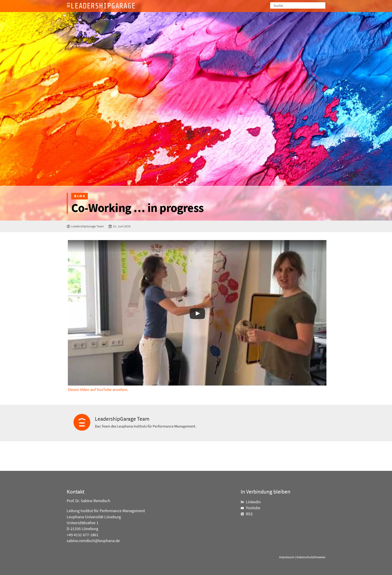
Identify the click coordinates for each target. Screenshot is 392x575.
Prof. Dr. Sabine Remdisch (88, 500)
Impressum (286, 557)
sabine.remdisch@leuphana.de (93, 540)
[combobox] (297, 5)
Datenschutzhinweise (310, 557)
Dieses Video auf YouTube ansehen (97, 389)
